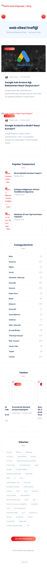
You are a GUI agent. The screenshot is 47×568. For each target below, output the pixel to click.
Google (9, 469)
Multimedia (14, 77)
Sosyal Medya (14, 330)
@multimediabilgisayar (23, 539)
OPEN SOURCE (28, 487)
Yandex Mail (10, 521)
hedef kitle (28, 474)
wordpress (19, 517)
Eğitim (11, 267)
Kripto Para (13, 293)
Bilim (11, 256)
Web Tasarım (9, 49)
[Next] (25, 426)
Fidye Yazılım (11, 465)
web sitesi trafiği (12, 513)
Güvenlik (12, 283)
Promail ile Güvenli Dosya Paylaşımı (21, 408)
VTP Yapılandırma (20, 508)
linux (21, 478)
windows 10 (33, 513)
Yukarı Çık (24, 562)
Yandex (30, 517)
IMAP (8, 478)
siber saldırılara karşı (13, 500)
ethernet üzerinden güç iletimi (26, 461)
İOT (28, 525)
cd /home (10, 456)
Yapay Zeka (13, 346)
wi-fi (23, 513)
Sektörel (12, 320)
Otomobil (12, 309)
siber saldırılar (25, 495)
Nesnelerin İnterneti (13, 487)
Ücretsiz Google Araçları (15, 525)
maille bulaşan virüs (13, 482)
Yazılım (12, 357)
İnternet (12, 288)
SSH (34, 500)
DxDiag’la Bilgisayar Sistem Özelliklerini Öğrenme (26, 190)
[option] (23, 398)
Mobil (11, 299)
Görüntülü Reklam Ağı (14, 474)
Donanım (12, 262)
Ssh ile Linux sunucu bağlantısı (17, 504)
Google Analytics (21, 469)
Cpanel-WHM (21, 456)
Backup (18, 452)
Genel (11, 272)
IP (15, 478)
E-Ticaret (9, 461)
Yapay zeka (22, 521)
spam (26, 500)
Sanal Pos (35, 491)
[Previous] (21, 426)
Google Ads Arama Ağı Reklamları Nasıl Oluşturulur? (22, 84)
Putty (25, 491)
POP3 (18, 491)
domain (33, 456)
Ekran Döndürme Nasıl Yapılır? (28, 173)
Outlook (9, 491)
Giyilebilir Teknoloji (16, 278)
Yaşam (11, 351)
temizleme (34, 504)
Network (12, 304)
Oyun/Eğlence (14, 315)
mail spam (27, 482)
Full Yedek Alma (25, 465)
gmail (36, 465)
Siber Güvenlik (15, 325)
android (9, 452)
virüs (8, 508)
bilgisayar (29, 452)
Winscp (9, 517)
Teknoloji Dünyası (16, 336)
